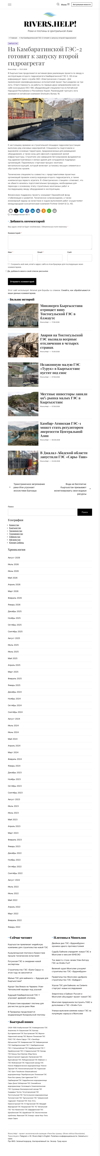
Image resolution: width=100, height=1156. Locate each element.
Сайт (69, 252)
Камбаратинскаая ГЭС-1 (21, 1045)
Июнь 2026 (13, 571)
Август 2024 (14, 719)
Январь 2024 (14, 766)
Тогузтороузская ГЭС (30, 1092)
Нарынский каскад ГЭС (34, 1063)
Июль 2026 (13, 564)
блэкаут (31, 1115)
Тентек (19, 1092)
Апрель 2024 (14, 745)
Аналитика (12, 1030)
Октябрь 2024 (15, 705)
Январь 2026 (14, 604)
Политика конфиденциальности (64, 1136)
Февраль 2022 (15, 920)
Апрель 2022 (14, 907)
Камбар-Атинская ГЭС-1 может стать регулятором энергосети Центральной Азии (61, 429)
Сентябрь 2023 (15, 792)
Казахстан (14, 525)
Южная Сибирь (16, 542)
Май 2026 (12, 578)
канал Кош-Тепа (41, 1115)
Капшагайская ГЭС (20, 1048)
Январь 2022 (14, 927)
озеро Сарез (13, 1118)
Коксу (34, 1054)
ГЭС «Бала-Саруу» (20, 1039)
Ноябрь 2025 (14, 618)
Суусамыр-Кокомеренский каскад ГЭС (27, 1089)
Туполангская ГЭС (15, 1098)
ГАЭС (10, 1039)
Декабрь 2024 (15, 692)
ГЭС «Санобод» (34, 1039)
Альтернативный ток (40, 1141)
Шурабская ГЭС (28, 1113)
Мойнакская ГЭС (18, 1063)
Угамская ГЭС (22, 1101)
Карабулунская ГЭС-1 (36, 1048)
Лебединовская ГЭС (30, 1060)
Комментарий (15, 233)
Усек (29, 1101)
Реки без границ (14, 1077)
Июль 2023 (13, 806)
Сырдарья (12, 1092)
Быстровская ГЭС (31, 1033)
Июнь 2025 (13, 651)
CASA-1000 (12, 1028)
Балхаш (35, 1030)
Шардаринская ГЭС (35, 1110)
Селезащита (26, 1086)
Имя (10, 252)
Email (41, 252)
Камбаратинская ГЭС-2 (21, 214)
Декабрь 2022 (15, 853)
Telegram (23, 1136)
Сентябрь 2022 (15, 873)
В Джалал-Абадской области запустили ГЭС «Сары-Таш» (63, 454)
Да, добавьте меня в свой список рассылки (27, 271)
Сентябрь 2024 (15, 712)
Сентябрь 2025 (15, 631)
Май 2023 (12, 819)
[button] (11, 211)
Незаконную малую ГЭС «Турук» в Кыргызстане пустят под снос (60, 368)
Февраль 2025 (15, 678)
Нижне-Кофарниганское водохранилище (24, 1066)
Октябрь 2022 (15, 866)
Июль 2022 (13, 886)
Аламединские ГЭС (39, 1028)
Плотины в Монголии (70, 937)
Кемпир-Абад (26, 1054)
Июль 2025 (13, 645)
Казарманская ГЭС (28, 1042)
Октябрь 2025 (15, 625)
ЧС (36, 1107)
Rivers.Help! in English (41, 1136)
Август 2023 (14, 799)
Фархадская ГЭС (14, 1107)
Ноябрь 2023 (14, 779)
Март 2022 (13, 913)
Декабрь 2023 (15, 772)
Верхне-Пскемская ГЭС (36, 1036)
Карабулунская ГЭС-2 (16, 1051)
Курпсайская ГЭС (14, 1060)
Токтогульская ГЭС (15, 1095)
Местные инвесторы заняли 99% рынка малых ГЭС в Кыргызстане (63, 398)
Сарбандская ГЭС (15, 1080)
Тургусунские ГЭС (30, 1098)
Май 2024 (12, 739)
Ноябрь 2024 (14, 698)
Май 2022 (12, 900)
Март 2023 (13, 833)
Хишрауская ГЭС (27, 1107)
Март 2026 (13, 591)
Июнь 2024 (13, 732)
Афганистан (14, 539)
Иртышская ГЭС (14, 1042)
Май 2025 (12, 658)
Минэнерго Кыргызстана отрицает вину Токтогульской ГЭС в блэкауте (61, 311)
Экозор (53, 1141)
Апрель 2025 (14, 665)
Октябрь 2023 (15, 786)
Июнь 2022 (13, 893)
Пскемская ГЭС (41, 1074)
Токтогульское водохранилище (35, 1095)
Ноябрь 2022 (14, 860)
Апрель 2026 (14, 584)
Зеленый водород (23, 1141)
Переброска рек (27, 1074)
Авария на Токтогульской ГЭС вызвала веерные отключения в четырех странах (61, 341)
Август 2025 (14, 638)
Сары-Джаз (12, 1083)
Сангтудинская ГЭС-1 (29, 1077)
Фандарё (42, 1104)
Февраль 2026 (15, 598)
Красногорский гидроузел (18, 1057)
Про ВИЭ (11, 1141)
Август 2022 (14, 880)
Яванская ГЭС (22, 1115)
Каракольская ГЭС (32, 1051)
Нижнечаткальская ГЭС (27, 1069)
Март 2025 (13, 672)
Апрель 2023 (14, 826)
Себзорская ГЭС (24, 1083)
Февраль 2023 (15, 839)
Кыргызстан (15, 528)
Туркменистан (16, 534)
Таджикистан (15, 531)
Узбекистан (14, 537)
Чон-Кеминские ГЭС (20, 1110)
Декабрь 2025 (15, 611)
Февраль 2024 (15, 759)
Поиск (11, 506)
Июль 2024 (13, 725)
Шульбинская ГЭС (15, 1113)
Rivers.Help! (50, 23)
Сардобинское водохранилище (34, 1080)
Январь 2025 (14, 685)
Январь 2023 (14, 846)
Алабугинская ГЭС (24, 1028)
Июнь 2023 (13, 813)
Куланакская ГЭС (35, 1057)
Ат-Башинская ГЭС (24, 1030)
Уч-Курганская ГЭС (31, 1104)
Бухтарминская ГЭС (16, 1033)
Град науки (62, 1141)
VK (30, 1136)
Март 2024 (13, 752)
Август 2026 (14, 557)
